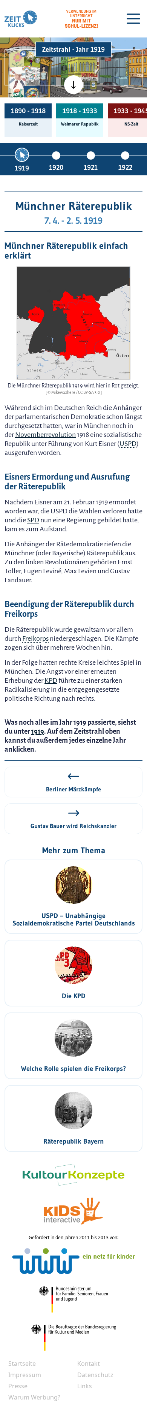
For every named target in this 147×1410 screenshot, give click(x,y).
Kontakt (88, 1363)
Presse (18, 1386)
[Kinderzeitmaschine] (32, 58)
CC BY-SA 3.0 (89, 392)
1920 (56, 167)
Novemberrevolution (45, 434)
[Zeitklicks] (21, 18)
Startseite (22, 1363)
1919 (22, 168)
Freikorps (35, 638)
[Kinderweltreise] (31, 93)
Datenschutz (95, 1375)
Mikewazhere (63, 392)
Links (84, 1386)
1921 (91, 167)
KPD (50, 680)
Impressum (24, 1375)
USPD (127, 443)
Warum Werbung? (34, 1397)
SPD (33, 520)
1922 (125, 167)
